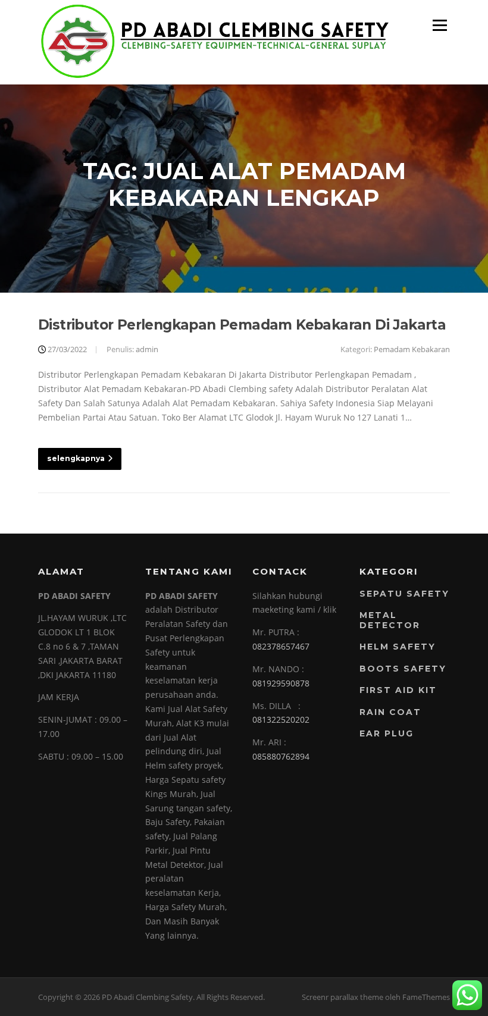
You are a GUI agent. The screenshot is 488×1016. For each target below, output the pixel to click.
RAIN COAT (390, 712)
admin (147, 349)
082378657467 (280, 646)
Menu (439, 25)
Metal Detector (389, 620)
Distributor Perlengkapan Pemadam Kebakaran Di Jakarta (242, 324)
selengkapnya (76, 458)
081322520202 (280, 719)
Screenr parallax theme (342, 997)
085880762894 (280, 756)
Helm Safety (397, 646)
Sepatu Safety (404, 593)
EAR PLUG (386, 733)
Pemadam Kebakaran (412, 349)
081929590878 (280, 683)
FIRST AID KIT (398, 690)
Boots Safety (402, 668)
